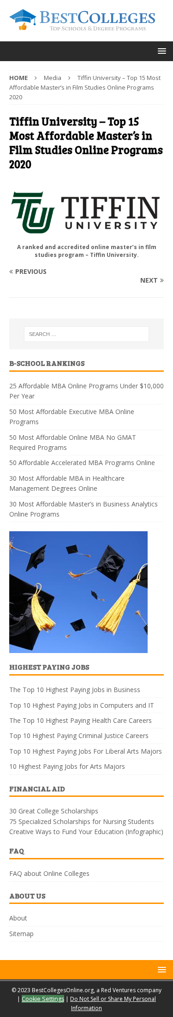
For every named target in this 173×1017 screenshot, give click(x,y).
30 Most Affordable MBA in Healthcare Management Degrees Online (67, 483)
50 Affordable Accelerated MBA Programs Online (82, 462)
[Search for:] (86, 334)
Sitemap (21, 933)
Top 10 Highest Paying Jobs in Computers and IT (81, 705)
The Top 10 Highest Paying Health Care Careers (80, 720)
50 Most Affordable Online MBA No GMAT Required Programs (72, 442)
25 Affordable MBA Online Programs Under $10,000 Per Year (86, 390)
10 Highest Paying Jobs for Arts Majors (67, 766)
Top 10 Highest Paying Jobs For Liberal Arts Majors (85, 751)
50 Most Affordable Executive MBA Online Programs (71, 416)
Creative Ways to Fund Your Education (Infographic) (86, 831)
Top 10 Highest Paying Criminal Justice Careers (79, 735)
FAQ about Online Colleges (49, 873)
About (18, 918)
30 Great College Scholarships (53, 811)
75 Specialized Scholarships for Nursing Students (81, 821)
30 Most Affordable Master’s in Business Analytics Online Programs (83, 509)
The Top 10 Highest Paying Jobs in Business (74, 689)
